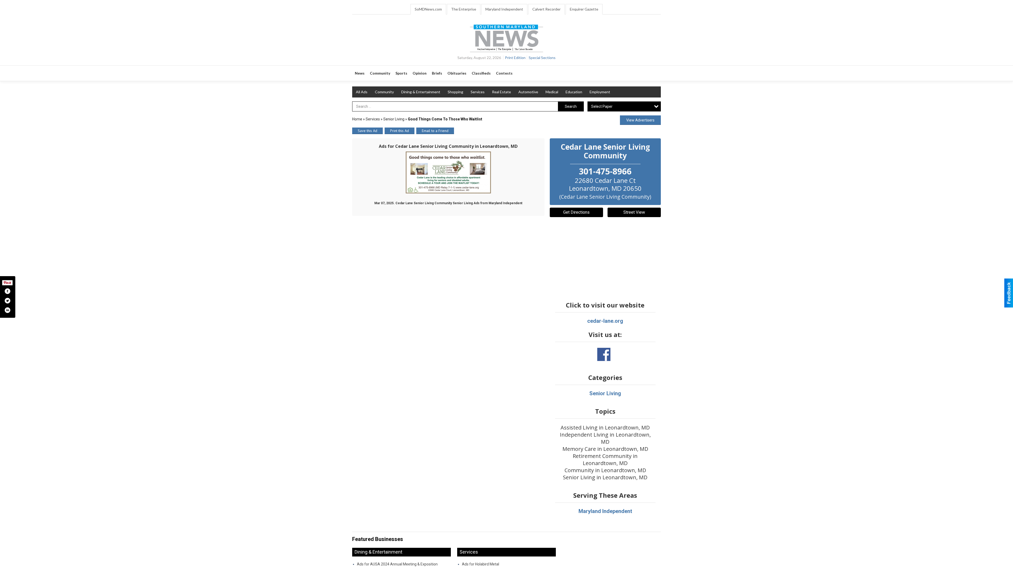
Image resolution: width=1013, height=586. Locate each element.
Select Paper (602, 106)
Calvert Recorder (546, 9)
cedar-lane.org (605, 321)
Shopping (455, 92)
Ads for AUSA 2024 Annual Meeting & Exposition (397, 564)
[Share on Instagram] (7, 310)
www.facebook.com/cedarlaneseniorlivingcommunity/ (603, 354)
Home (357, 119)
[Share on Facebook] (7, 291)
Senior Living (393, 119)
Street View (634, 212)
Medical (552, 92)
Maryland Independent (504, 9)
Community (384, 92)
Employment (600, 92)
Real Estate (501, 92)
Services (478, 92)
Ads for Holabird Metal (480, 564)
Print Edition (515, 57)
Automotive (528, 92)
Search (571, 106)
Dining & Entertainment (420, 92)
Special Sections (542, 57)
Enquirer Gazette (584, 9)
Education (574, 92)
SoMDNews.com (428, 9)
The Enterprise (463, 9)
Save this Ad (367, 130)
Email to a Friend (435, 130)
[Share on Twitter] (7, 300)
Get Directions (576, 212)
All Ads (361, 92)
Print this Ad (399, 130)
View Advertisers (640, 120)
